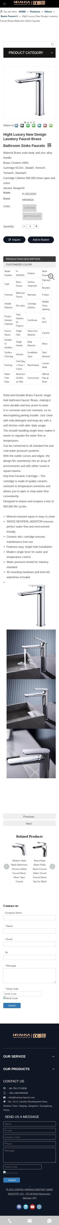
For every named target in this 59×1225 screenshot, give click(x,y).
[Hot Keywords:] (53, 44)
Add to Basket (41, 239)
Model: (6, 193)
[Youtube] (32, 1206)
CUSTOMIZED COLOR (19, 264)
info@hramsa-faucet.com (22, 1097)
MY (35, 1198)
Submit (12, 1005)
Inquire (16, 239)
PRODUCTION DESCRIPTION (23, 259)
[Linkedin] (25, 1206)
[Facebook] (19, 1206)
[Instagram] (39, 1206)
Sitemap (27, 1198)
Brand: (6, 199)
